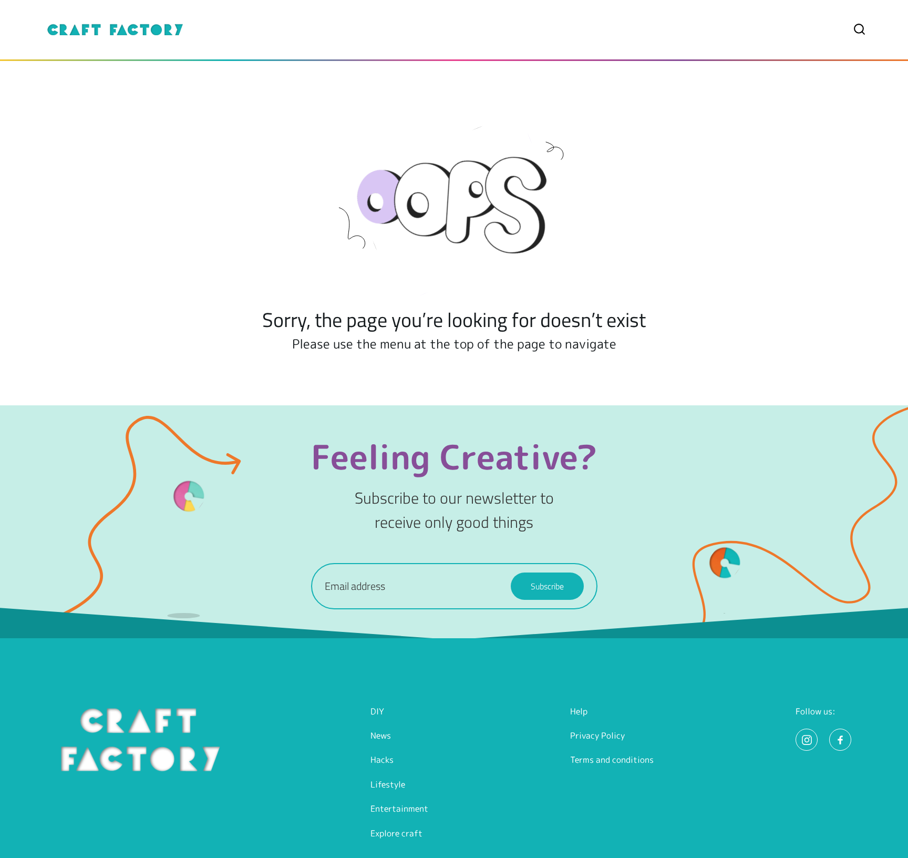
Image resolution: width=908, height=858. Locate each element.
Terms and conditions (612, 759)
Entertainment (399, 808)
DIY (377, 711)
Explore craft (396, 833)
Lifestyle (387, 784)
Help (578, 711)
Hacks (382, 759)
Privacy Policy (597, 735)
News (380, 735)
